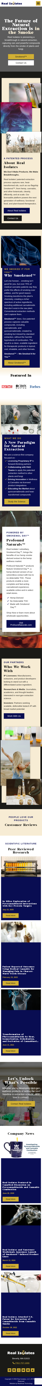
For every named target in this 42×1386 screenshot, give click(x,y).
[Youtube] (23, 1370)
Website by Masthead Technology (21, 1383)
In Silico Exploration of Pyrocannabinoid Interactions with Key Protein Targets (20, 903)
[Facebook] (14, 1370)
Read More (10, 915)
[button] (38, 3)
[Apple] (32, 1370)
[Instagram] (19, 1370)
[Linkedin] (9, 1370)
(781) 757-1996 (22, 1363)
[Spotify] (28, 1370)
